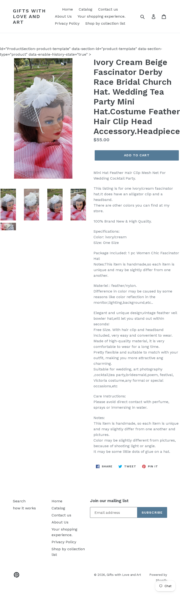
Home (67, 9)
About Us (63, 16)
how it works (24, 508)
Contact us (108, 9)
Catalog (85, 9)
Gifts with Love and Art (29, 16)
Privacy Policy (67, 23)
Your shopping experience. (101, 16)
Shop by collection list (105, 23)
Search (19, 501)
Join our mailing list (109, 500)
